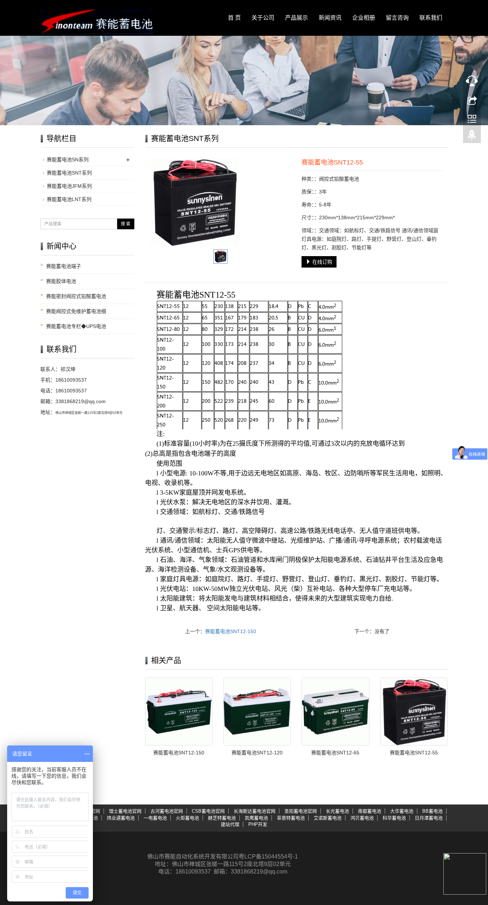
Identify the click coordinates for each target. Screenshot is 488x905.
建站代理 (230, 824)
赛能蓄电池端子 (63, 266)
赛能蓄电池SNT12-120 (257, 752)
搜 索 (125, 223)
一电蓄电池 (155, 818)
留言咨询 (397, 18)
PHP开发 (257, 824)
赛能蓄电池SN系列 (68, 159)
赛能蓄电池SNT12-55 (414, 752)
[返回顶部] (472, 137)
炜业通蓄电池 (121, 818)
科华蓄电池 (394, 818)
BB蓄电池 (432, 811)
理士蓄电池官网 (125, 811)
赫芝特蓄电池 (222, 818)
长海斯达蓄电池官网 (254, 811)
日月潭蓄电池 (429, 818)
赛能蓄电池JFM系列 (69, 186)
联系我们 (430, 18)
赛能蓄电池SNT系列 (69, 173)
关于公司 (263, 18)
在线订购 (321, 262)
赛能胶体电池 (61, 281)
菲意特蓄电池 (291, 818)
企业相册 (363, 18)
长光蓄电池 (337, 811)
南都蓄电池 (369, 811)
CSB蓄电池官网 (208, 811)
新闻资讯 (330, 18)
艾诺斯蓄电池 (328, 818)
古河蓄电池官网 (166, 811)
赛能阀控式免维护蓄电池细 (76, 311)
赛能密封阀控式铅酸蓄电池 (76, 296)
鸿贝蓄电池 (362, 818)
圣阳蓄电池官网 (300, 811)
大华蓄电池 (401, 811)
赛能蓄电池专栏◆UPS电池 (76, 326)
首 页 (234, 18)
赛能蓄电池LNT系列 (69, 199)
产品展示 (296, 18)
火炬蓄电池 (187, 818)
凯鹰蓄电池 (256, 818)
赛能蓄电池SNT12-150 (230, 631)
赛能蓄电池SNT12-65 (335, 752)
